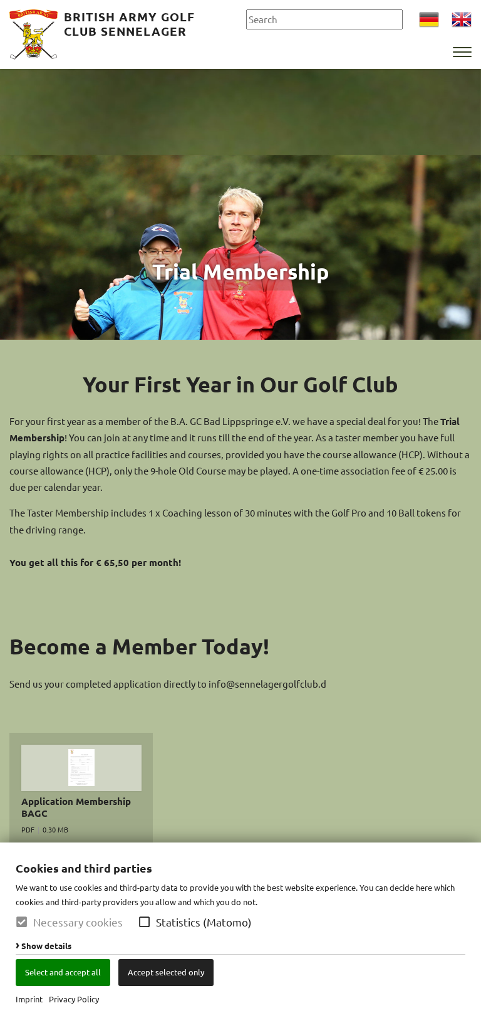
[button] (144, 922)
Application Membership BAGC (76, 807)
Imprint (29, 999)
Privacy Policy (74, 999)
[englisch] (462, 21)
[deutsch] (429, 21)
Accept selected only (166, 972)
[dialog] (240, 927)
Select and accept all (63, 972)
